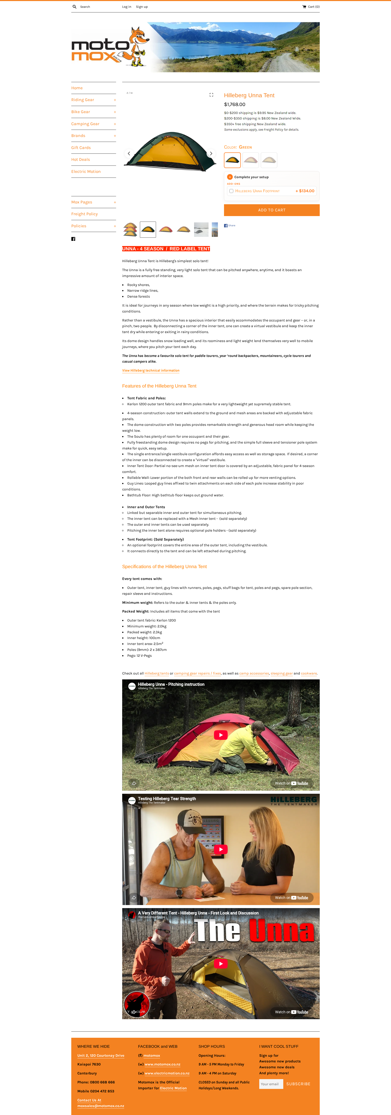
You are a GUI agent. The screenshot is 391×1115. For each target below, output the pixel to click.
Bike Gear (93, 111)
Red (250, 160)
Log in (126, 7)
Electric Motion (86, 171)
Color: (238, 147)
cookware (309, 673)
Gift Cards (81, 147)
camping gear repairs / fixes (197, 673)
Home (77, 87)
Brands (93, 135)
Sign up (142, 7)
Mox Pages (93, 202)
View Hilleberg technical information (150, 370)
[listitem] (130, 230)
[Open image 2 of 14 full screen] (170, 153)
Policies (93, 225)
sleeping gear (282, 673)
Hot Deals (80, 159)
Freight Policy (84, 213)
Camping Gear (93, 123)
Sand (269, 160)
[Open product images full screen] (211, 95)
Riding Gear (93, 99)
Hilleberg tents (157, 673)
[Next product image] (210, 153)
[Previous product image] (129, 153)
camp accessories (254, 673)
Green (232, 160)
